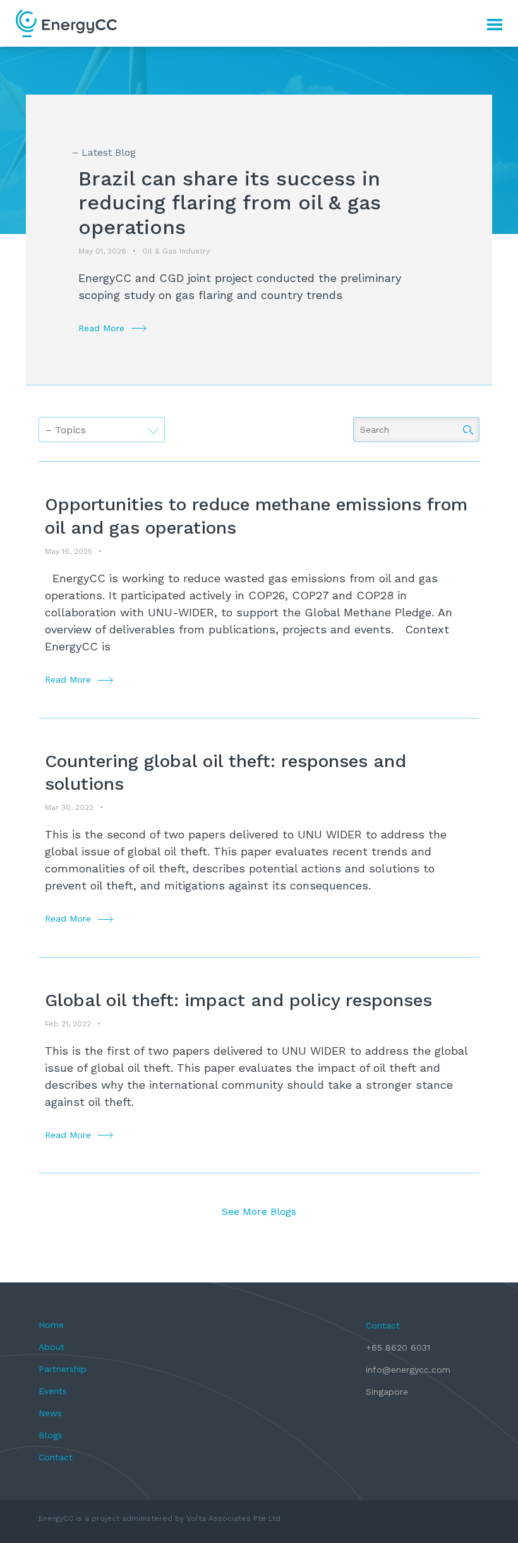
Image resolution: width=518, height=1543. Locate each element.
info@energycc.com (408, 1369)
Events (53, 1391)
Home (51, 1325)
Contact (56, 1457)
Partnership (63, 1369)
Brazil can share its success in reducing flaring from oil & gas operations (229, 203)
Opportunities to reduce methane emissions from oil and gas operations (256, 515)
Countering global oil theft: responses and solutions (225, 772)
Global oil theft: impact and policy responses (238, 1000)
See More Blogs (259, 1211)
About (51, 1347)
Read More (101, 328)
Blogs (51, 1435)
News (50, 1413)
